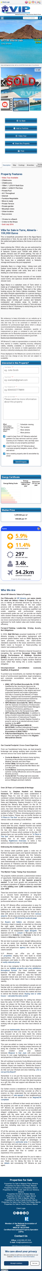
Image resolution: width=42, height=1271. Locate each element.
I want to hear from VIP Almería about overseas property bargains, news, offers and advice (21, 448)
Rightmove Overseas (17, 841)
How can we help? (10, 397)
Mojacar (11, 1053)
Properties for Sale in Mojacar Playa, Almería (21, 1184)
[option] (21, 104)
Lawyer (20, 933)
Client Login (6, 2)
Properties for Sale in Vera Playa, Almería (21, 1186)
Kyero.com (27, 579)
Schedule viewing (27, 424)
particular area (21, 1142)
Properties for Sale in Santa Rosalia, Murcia (21, 1200)
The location (25, 427)
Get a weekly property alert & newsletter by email (22, 455)
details (7, 1163)
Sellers (19, 922)
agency (23, 947)
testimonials (15, 1030)
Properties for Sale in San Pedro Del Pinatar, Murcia (21, 1202)
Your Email (8, 377)
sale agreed (18, 1095)
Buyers (8, 922)
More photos (25, 433)
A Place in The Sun (9, 817)
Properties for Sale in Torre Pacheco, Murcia (21, 1204)
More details (25, 430)
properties (8, 956)
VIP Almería (21, 598)
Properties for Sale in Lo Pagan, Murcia (21, 1196)
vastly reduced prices (11, 962)
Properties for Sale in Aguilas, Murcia (21, 1198)
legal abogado (31, 931)
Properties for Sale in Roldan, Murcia (21, 1194)
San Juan (22, 1053)
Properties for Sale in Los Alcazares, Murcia (21, 1188)
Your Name (8, 367)
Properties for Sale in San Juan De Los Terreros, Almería (21, 1191)
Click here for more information (24, 1256)
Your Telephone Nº (11, 387)
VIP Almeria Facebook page (26, 918)
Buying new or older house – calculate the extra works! (21, 995)
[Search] (39, 18)
